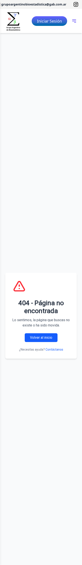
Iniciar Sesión (49, 21)
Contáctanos (54, 349)
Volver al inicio (41, 337)
